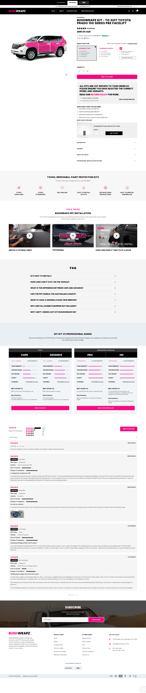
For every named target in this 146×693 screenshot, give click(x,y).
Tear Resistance (16, 370)
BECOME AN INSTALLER (125, 6)
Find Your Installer (106, 408)
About (61, 11)
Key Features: (16, 395)
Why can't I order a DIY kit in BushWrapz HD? (53, 312)
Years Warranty (16, 366)
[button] (81, 28)
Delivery (80, 148)
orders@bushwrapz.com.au (121, 644)
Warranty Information (60, 655)
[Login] (132, 11)
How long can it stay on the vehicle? (50, 282)
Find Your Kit (40, 408)
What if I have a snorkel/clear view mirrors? (53, 300)
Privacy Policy (86, 648)
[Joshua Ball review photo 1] (17, 514)
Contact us (85, 655)
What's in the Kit (83, 155)
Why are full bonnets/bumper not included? (53, 306)
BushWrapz (81, 17)
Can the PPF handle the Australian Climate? (53, 294)
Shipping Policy (86, 638)
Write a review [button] (129, 429)
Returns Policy (86, 641)
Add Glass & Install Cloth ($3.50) (89, 109)
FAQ (83, 645)
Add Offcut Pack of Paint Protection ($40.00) (93, 117)
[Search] (129, 11)
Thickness (14, 382)
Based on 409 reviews (15, 431)
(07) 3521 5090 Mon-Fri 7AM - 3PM (119, 649)
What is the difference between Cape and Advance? (56, 288)
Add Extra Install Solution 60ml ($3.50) (90, 114)
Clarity (13, 377)
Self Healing (15, 374)
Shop (53, 11)
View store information (127, 99)
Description (81, 142)
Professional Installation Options (89, 161)
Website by (30, 676)
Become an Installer (60, 651)
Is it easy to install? (41, 276)
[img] (14, 443)
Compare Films (71, 11)
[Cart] (136, 11)
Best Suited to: (17, 388)
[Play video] (29, 236)
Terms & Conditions (88, 651)
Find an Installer (87, 11)
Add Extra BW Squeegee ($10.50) (89, 111)
